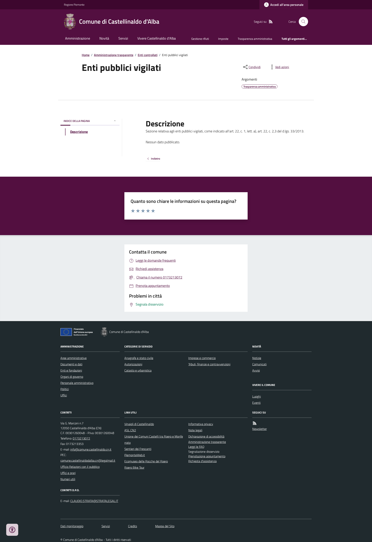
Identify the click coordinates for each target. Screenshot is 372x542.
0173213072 (81, 438)
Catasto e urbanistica (138, 370)
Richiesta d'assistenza (202, 461)
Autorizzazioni (133, 364)
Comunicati (259, 364)
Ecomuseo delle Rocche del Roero (146, 461)
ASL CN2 (130, 430)
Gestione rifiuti (200, 38)
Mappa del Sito (164, 526)
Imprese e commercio (202, 358)
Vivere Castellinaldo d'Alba (156, 38)
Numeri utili (67, 479)
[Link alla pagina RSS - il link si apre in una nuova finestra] (270, 21)
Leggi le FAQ (196, 446)
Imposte (223, 38)
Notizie (256, 358)
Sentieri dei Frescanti (137, 448)
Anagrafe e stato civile (138, 358)
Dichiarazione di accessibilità (206, 436)
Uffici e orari (68, 473)
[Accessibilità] (12, 530)
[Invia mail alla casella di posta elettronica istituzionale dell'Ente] (90, 449)
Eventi (256, 402)
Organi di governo (71, 376)
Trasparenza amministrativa (255, 38)
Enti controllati (148, 55)
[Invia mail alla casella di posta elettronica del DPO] (94, 501)
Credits (132, 526)
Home (86, 55)
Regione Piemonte (74, 5)
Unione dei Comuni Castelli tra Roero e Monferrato (153, 439)
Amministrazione (77, 38)
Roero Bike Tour (134, 467)
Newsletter (259, 428)
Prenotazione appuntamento (206, 456)
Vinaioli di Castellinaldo (139, 424)
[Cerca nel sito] (302, 21)
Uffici (63, 395)
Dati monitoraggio (71, 526)
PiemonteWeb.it (134, 455)
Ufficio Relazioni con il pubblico (80, 466)
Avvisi (256, 370)
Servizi (123, 38)
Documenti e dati (71, 364)
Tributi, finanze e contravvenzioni (209, 364)
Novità (104, 38)
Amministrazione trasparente (113, 55)
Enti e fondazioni (71, 370)
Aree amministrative (73, 358)
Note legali (195, 430)
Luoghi (256, 396)
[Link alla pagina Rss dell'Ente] (254, 423)
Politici (64, 389)
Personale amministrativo (76, 382)
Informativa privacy (200, 424)
